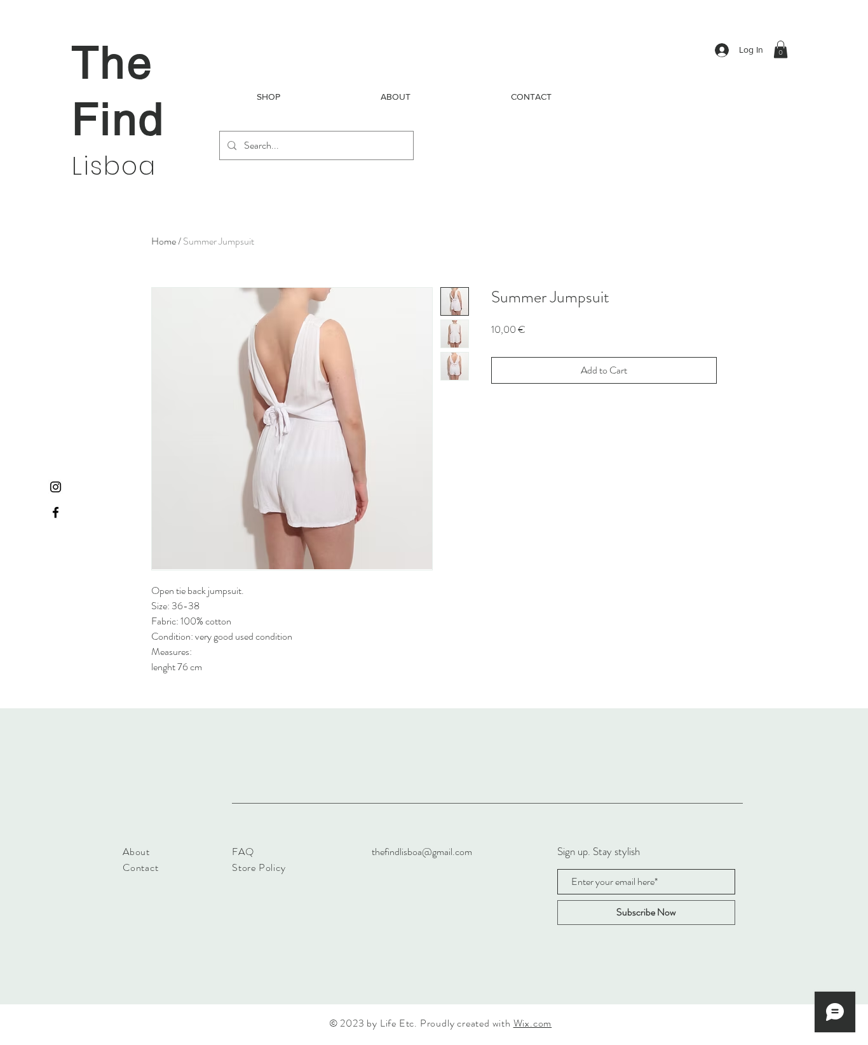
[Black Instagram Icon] (55, 487)
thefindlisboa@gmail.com (422, 851)
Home (163, 241)
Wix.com (532, 1023)
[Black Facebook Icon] (55, 512)
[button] (780, 49)
